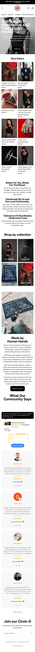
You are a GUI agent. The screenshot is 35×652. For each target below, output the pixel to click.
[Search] (28, 8)
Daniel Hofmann (16, 522)
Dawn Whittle (16, 561)
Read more (17, 475)
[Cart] (33, 8)
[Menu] (2, 8)
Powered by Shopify (23, 642)
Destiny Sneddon (16, 601)
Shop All (4, 14)
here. (12, 417)
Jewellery (18, 14)
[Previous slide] (2, 2)
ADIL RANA (16, 482)
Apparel (10, 14)
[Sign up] (30, 633)
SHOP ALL (17, 49)
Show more (17, 612)
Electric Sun (13, 642)
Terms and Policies (17, 646)
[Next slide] (33, 2)
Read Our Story (17, 388)
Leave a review (18, 446)
